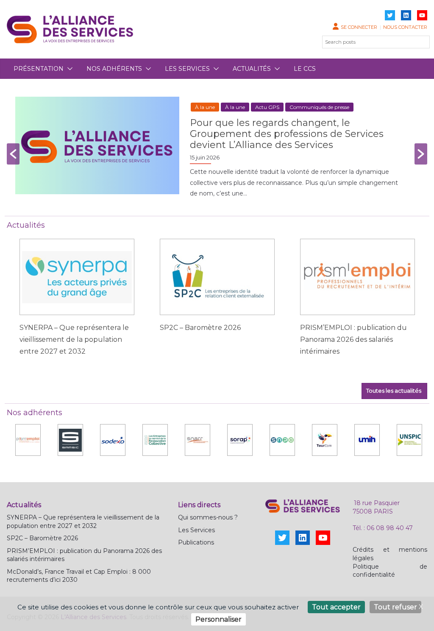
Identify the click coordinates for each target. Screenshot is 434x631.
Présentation (39, 69)
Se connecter (359, 27)
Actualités (252, 69)
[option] (217, 154)
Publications (196, 542)
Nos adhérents (114, 69)
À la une (205, 107)
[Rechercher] (418, 42)
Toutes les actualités (394, 390)
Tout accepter (336, 607)
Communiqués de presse (319, 107)
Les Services (196, 530)
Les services (187, 69)
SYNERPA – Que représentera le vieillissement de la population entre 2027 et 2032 (74, 339)
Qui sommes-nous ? (208, 517)
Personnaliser (218, 619)
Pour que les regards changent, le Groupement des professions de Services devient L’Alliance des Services (287, 134)
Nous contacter (405, 27)
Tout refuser (395, 607)
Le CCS (305, 69)
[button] (68, 69)
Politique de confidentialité (390, 571)
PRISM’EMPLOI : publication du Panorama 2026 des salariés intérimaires (353, 339)
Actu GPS (267, 107)
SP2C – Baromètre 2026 (200, 328)
